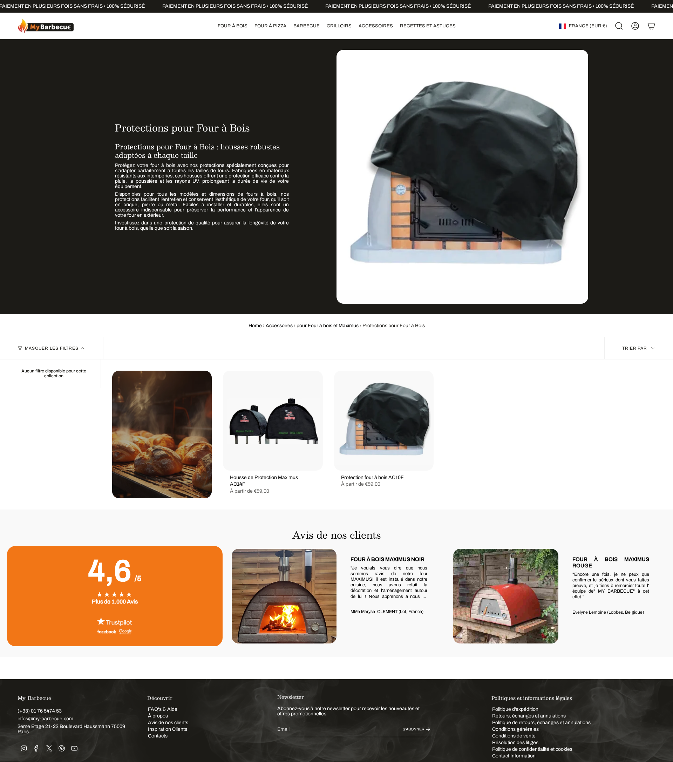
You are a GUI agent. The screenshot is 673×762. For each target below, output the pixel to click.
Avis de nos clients (168, 722)
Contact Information (514, 755)
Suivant (655, 596)
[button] (232, 26)
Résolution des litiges (515, 742)
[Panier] (651, 26)
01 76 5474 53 (46, 711)
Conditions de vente (514, 736)
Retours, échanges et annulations (529, 716)
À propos (158, 716)
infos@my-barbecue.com (45, 718)
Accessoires (279, 325)
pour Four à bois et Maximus (328, 325)
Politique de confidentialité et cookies (532, 749)
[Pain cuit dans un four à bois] (162, 434)
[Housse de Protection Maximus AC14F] (272, 420)
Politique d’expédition (515, 709)
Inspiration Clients (167, 729)
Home (255, 325)
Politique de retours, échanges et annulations (541, 722)
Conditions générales (515, 729)
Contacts (158, 736)
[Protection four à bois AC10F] (384, 420)
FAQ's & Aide (162, 709)
